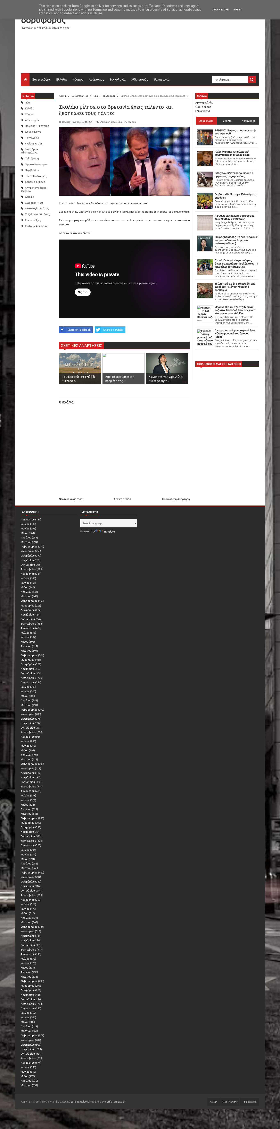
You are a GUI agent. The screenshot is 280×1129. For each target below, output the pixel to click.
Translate (109, 531)
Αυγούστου (28, 519)
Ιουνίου (25, 528)
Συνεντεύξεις (41, 79)
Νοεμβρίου (27, 560)
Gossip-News (33, 131)
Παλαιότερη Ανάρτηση (176, 498)
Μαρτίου (26, 542)
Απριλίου (26, 537)
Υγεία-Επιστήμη (34, 143)
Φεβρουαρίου (29, 546)
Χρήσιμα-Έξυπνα (35, 181)
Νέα (27, 102)
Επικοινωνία (202, 110)
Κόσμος (77, 79)
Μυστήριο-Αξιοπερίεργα (29, 151)
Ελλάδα (61, 79)
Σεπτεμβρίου (28, 569)
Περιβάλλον (32, 170)
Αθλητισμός (139, 79)
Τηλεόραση (32, 158)
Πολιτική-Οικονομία (37, 125)
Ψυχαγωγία (162, 79)
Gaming (29, 196)
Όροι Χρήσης (203, 106)
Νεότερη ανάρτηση (70, 498)
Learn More (220, 9)
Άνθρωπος (96, 79)
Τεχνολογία (117, 79)
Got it (237, 9)
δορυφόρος (43, 19)
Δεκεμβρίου (28, 555)
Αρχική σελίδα (122, 498)
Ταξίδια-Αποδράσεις (37, 214)
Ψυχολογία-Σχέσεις (37, 208)
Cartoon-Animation (36, 226)
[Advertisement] (184, 44)
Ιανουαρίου (27, 551)
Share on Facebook (79, 329)
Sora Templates (80, 1101)
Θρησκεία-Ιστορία (36, 164)
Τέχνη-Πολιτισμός (36, 176)
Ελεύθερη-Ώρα (34, 202)
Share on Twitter (113, 329)
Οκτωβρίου (28, 564)
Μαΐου (24, 533)
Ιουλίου (25, 523)
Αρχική (213, 1102)
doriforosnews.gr (115, 1101)
